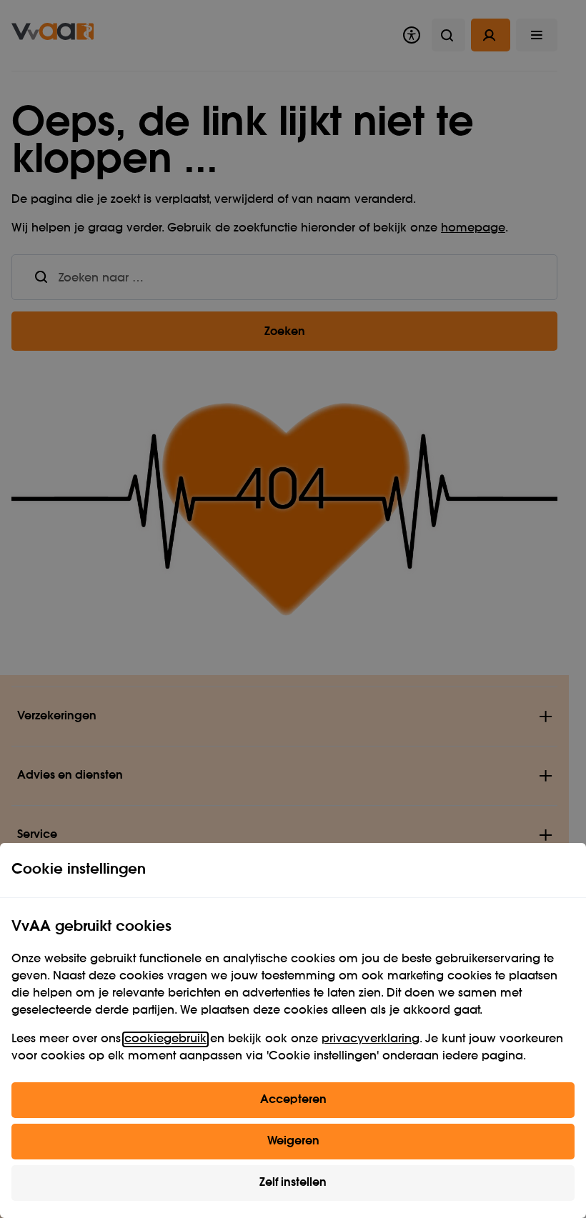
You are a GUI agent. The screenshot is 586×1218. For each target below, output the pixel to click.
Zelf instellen (293, 1183)
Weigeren (293, 1141)
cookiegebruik (165, 1039)
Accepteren (293, 1100)
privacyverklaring (370, 1039)
